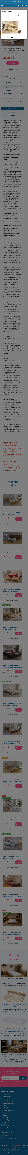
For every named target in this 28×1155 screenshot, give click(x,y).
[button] (18, 5)
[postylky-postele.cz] (14, 2)
